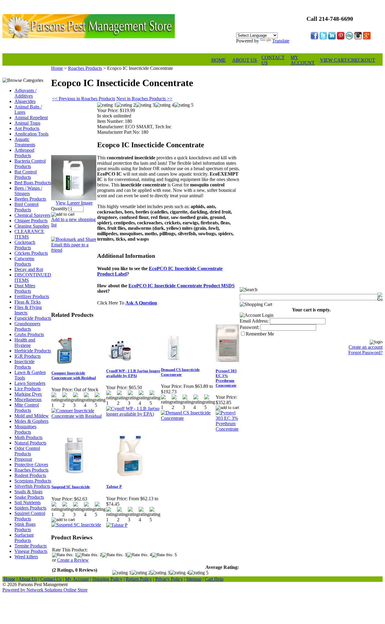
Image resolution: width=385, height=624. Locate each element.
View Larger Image (74, 202)
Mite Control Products (26, 407)
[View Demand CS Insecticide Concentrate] (188, 418)
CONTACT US (273, 60)
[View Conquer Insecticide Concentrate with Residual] (78, 416)
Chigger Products (31, 220)
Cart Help (214, 579)
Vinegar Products (30, 551)
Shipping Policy (107, 579)
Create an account (366, 347)
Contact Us (51, 579)
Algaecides (24, 101)
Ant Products (26, 128)
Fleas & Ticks (27, 301)
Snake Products (29, 497)
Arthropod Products (24, 153)
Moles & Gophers (31, 421)
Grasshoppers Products (27, 326)
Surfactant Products (24, 537)
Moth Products (28, 437)
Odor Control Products (27, 451)
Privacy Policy (169, 579)
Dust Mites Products (24, 288)
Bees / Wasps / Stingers (28, 191)
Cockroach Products (24, 245)
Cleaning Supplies (31, 226)
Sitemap (194, 579)
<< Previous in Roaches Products (83, 98)
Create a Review (73, 560)
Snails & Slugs (28, 491)
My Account (77, 579)
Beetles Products (30, 198)
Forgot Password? (365, 352)
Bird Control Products (26, 207)
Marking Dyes (28, 394)
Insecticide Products (24, 364)
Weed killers (26, 556)
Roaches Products (31, 470)
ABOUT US (244, 60)
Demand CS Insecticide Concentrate (180, 372)
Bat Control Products (25, 174)
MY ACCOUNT (303, 60)
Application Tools (31, 133)
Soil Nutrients (27, 502)
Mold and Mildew (31, 415)
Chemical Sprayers (32, 215)
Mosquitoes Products (25, 429)
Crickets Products (31, 253)
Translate (280, 40)
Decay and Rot (28, 269)
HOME (218, 60)
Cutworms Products (24, 261)
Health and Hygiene (24, 342)
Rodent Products (30, 475)
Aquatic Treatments (24, 142)
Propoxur (23, 459)
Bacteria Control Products (30, 163)
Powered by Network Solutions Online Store (45, 589)
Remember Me (260, 333)
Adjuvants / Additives (25, 93)
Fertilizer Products (31, 296)
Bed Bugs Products (32, 182)
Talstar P (114, 486)
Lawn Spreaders (29, 383)
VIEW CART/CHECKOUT (347, 60)
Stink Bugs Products (24, 527)
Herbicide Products (32, 350)
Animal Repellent (31, 117)
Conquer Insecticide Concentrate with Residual (73, 375)
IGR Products (27, 356)
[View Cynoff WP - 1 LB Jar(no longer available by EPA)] (133, 414)
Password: (249, 327)
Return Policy (139, 579)
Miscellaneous (28, 399)
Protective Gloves (31, 464)
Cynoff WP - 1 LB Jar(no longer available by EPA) (133, 373)
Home (57, 68)
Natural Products (30, 442)
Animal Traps (27, 123)
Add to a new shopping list (73, 222)
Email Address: (254, 320)
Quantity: (60, 208)
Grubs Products (29, 334)
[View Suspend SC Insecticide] (76, 524)
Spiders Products (30, 507)
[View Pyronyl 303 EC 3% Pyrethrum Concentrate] (227, 429)
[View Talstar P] (117, 525)
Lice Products (27, 388)
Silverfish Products (32, 486)
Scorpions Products (32, 480)
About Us (27, 579)
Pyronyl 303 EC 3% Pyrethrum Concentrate (226, 378)
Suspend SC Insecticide (70, 487)
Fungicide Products (32, 318)
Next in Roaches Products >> (144, 98)
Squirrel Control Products (29, 516)
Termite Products (30, 545)
